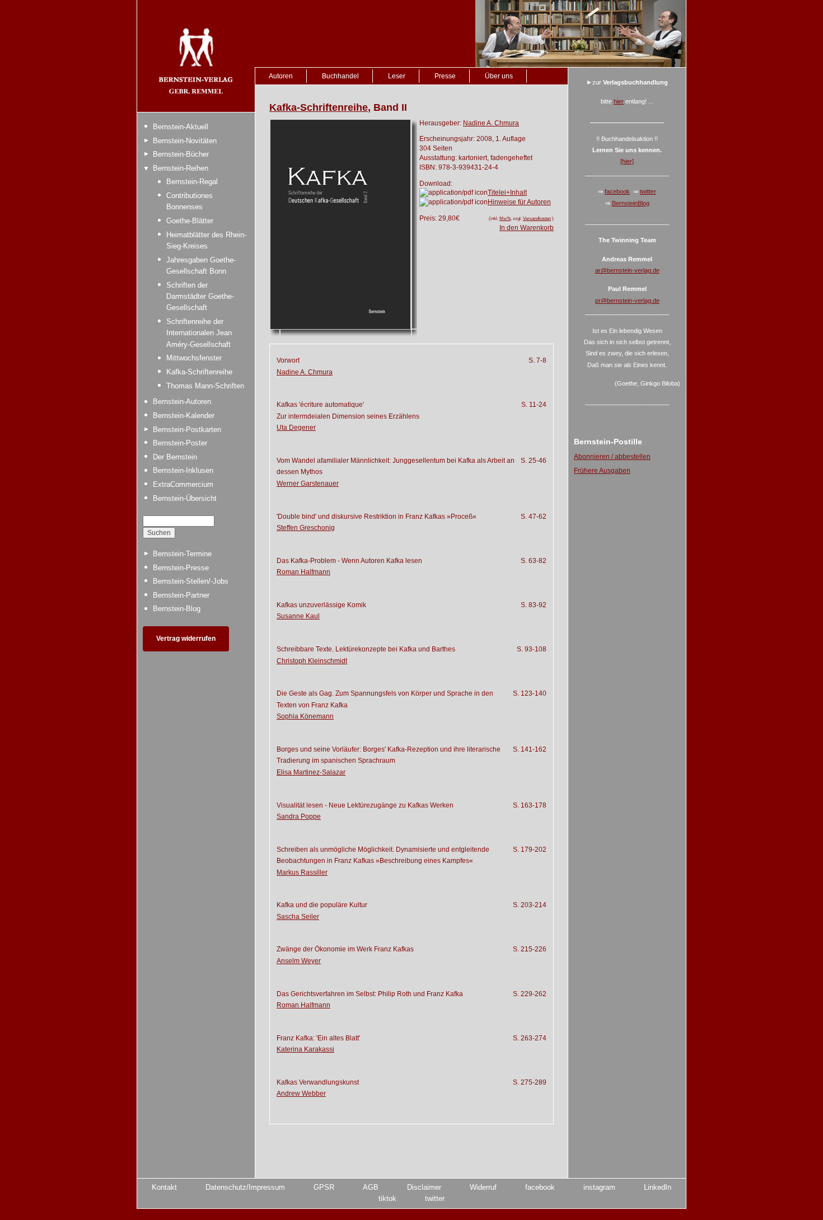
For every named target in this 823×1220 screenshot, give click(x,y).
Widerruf (483, 1187)
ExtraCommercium (183, 484)
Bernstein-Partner (181, 595)
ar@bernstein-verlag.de (627, 270)
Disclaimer (424, 1187)
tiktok (387, 1198)
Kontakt (164, 1187)
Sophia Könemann (305, 716)
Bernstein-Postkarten (187, 429)
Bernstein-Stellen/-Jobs (190, 581)
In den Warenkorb (526, 228)
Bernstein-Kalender (183, 415)
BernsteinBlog (630, 203)
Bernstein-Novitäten (185, 141)
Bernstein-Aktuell (180, 127)
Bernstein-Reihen (180, 168)
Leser (396, 76)
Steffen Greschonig (306, 528)
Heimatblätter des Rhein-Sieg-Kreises (206, 240)
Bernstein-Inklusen (183, 470)
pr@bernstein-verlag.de (627, 300)
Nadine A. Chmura (491, 123)
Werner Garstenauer (308, 483)
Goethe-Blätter (189, 221)
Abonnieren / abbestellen (612, 457)
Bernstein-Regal (192, 181)
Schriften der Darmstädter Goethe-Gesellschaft (200, 296)
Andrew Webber (301, 1093)
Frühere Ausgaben (602, 471)
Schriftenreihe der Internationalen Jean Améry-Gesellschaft (199, 333)
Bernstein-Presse (181, 568)
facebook (617, 191)
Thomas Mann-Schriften (205, 386)
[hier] (627, 161)
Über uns (499, 76)
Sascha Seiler (298, 917)
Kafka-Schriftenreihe (199, 372)
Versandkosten (537, 218)
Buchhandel (340, 76)
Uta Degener (296, 427)
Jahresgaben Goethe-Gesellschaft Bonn (201, 265)
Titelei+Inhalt (507, 192)
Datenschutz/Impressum (245, 1187)
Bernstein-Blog (176, 608)
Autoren (281, 76)
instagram (599, 1187)
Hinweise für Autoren (519, 202)
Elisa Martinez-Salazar (311, 772)
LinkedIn (657, 1187)
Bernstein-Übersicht (185, 498)
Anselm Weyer (299, 961)
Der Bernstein (175, 457)
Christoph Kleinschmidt (312, 661)
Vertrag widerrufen (186, 638)
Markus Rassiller (302, 872)
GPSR (324, 1187)
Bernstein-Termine (182, 554)
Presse (445, 76)
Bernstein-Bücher (181, 154)
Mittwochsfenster (194, 358)
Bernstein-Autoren (182, 401)
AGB (370, 1187)
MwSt (505, 218)
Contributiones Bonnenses (189, 201)
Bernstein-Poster (180, 443)
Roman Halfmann (303, 572)
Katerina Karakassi (305, 1049)
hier (619, 101)
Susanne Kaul (298, 616)
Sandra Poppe (299, 816)
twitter (648, 191)
